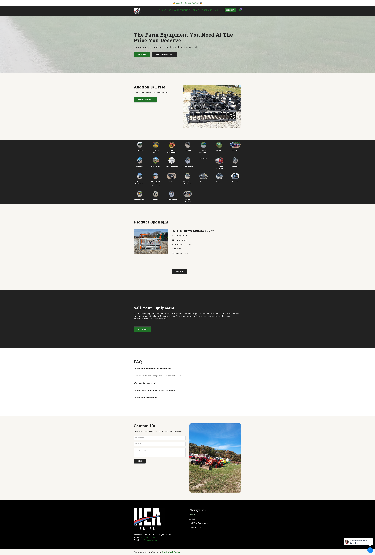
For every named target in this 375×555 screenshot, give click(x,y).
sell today (142, 329)
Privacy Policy (195, 527)
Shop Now (142, 54)
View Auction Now (145, 100)
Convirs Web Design (171, 552)
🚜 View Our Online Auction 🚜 (187, 3)
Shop (217, 10)
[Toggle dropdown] (221, 10)
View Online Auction (164, 54)
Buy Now (179, 271)
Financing (207, 10)
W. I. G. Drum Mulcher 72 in (193, 231)
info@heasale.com (149, 540)
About (196, 10)
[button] (187, 369)
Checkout (230, 10)
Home (192, 515)
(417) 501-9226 (148, 537)
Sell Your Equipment (180, 10)
